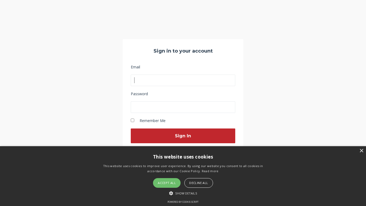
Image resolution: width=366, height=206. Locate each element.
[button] (183, 193)
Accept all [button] (167, 183)
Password (139, 93)
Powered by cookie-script (183, 202)
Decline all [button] (198, 183)
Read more (210, 171)
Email (135, 66)
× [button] (361, 151)
